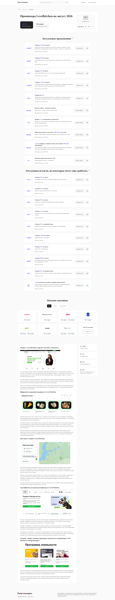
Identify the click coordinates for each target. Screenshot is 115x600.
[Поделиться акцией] (87, 110)
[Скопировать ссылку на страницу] (92, 26)
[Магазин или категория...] (66, 2)
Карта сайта (30, 596)
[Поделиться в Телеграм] (89, 26)
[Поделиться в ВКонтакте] (85, 26)
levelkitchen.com (84, 356)
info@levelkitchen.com (85, 364)
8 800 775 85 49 (83, 348)
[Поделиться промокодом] (87, 48)
